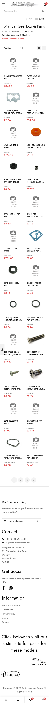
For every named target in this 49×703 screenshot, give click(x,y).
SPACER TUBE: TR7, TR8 (12, 215)
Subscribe (37, 521)
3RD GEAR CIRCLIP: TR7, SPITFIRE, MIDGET (35, 318)
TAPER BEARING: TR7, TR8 (34, 77)
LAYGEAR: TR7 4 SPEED (11, 146)
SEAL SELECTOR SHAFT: (11, 422)
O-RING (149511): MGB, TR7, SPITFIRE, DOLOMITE (12, 318)
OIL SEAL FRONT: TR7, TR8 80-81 (34, 284)
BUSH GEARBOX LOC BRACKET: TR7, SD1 (36, 146)
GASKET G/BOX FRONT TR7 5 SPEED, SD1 (13, 111)
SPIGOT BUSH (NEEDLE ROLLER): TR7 (34, 180)
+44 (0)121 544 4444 (15, 538)
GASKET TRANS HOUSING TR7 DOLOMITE (33, 249)
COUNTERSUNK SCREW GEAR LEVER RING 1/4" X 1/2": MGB (35, 387)
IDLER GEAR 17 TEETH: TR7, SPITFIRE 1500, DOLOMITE (36, 111)
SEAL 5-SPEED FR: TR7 (11, 284)
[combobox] (24, 11)
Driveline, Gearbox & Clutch (15, 35)
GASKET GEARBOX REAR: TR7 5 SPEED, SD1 (12, 456)
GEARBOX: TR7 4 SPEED (11, 249)
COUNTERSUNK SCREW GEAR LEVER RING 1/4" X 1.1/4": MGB (35, 353)
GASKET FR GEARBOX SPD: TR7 (35, 215)
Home (5, 31)
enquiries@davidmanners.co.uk (18, 542)
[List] (39, 48)
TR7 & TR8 (28, 31)
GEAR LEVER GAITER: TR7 (13, 77)
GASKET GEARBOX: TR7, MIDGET (35, 456)
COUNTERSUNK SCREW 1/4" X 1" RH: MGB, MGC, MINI (13, 387)
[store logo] (24, 4)
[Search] (43, 11)
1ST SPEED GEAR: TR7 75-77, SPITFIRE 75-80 (12, 353)
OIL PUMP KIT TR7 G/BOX (34, 422)
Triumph (16, 31)
